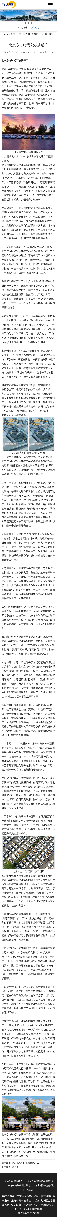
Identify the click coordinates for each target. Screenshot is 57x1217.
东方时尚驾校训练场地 (29, 34)
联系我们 (30, 1189)
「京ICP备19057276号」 (29, 1213)
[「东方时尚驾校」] (9, 4)
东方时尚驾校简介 (13, 1181)
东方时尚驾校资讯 (44, 1185)
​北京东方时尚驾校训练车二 (25, 1162)
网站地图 (37, 1209)
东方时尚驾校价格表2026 (40, 1181)
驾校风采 (49, 34)
